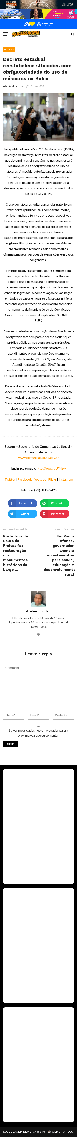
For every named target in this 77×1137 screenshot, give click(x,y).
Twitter (10, 479)
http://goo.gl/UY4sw (51, 468)
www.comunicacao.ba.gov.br (38, 457)
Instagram (66, 479)
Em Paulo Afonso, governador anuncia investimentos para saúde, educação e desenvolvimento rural (60, 555)
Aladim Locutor (13, 86)
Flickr (52, 479)
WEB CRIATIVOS (62, 1131)
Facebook (24, 479)
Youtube (40, 479)
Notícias (9, 49)
